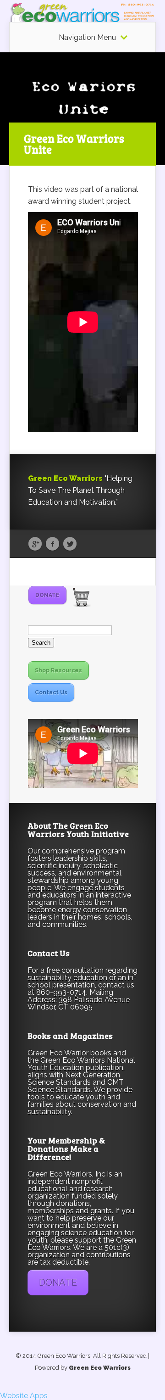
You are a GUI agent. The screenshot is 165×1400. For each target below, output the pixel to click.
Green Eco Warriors (100, 1367)
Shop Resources (58, 670)
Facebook (52, 544)
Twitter (70, 544)
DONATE (47, 595)
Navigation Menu (87, 37)
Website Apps (24, 1395)
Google (35, 544)
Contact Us (51, 692)
